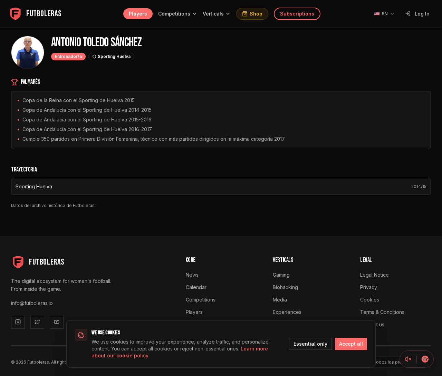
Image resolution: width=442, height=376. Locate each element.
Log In (422, 14)
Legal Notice (374, 275)
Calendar (196, 287)
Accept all (351, 344)
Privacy (368, 287)
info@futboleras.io (32, 303)
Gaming (281, 275)
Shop (256, 14)
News (192, 275)
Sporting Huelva (34, 186)
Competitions (174, 14)
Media (280, 300)
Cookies (369, 300)
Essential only (310, 344)
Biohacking (285, 287)
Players (138, 14)
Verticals (213, 14)
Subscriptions (297, 14)
